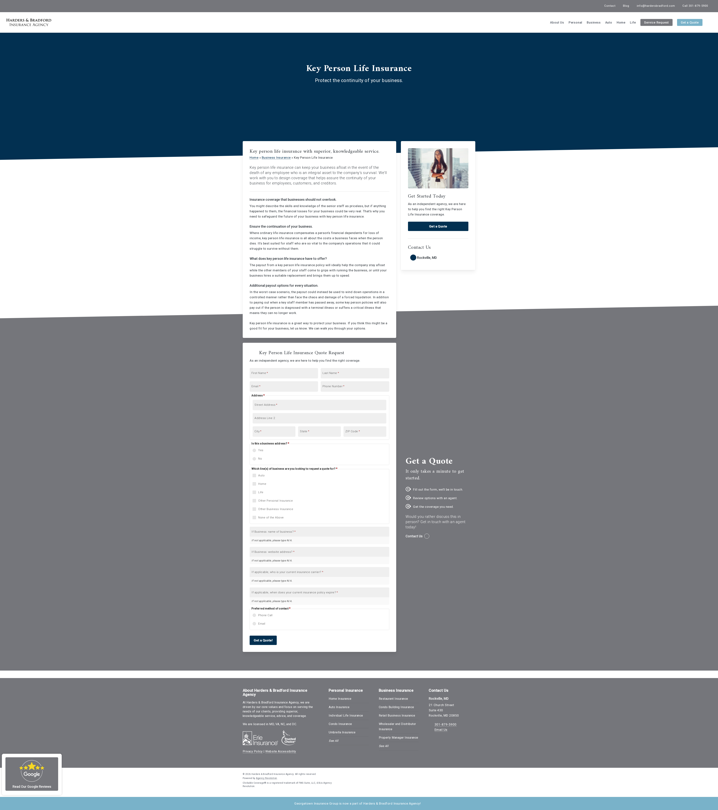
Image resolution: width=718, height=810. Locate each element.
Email (261, 623)
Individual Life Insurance (346, 715)
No (260, 458)
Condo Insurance (340, 724)
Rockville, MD (439, 698)
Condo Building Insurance (396, 707)
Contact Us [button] (414, 536)
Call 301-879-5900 (695, 5)
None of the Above (271, 517)
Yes (260, 450)
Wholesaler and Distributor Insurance (397, 726)
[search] (710, 22)
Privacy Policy (253, 751)
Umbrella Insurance (342, 732)
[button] (438, 226)
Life (260, 492)
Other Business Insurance (275, 509)
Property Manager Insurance (398, 737)
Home (254, 157)
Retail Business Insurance (397, 715)
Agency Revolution (266, 778)
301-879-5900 (446, 724)
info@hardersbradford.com (656, 5)
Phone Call (265, 615)
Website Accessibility (280, 751)
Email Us (441, 730)
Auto (261, 475)
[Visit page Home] (29, 22)
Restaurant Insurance (393, 698)
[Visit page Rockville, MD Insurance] (438, 257)
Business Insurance (276, 157)
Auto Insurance (339, 707)
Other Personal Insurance (275, 500)
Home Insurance (340, 698)
